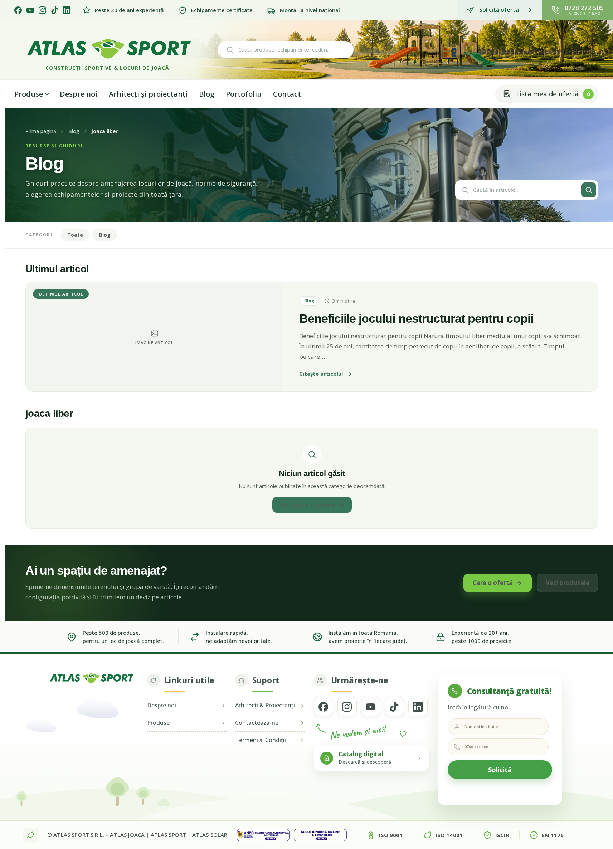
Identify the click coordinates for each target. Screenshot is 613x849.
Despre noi (78, 94)
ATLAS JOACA (127, 834)
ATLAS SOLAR (210, 834)
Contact (287, 94)
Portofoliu (244, 94)
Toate (75, 234)
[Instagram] (42, 10)
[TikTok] (54, 10)
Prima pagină (40, 131)
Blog (206, 94)
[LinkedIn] (66, 10)
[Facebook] (18, 10)
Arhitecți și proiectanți (148, 94)
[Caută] (588, 189)
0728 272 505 (584, 8)
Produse (28, 94)
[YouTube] (30, 10)
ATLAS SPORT (168, 834)
